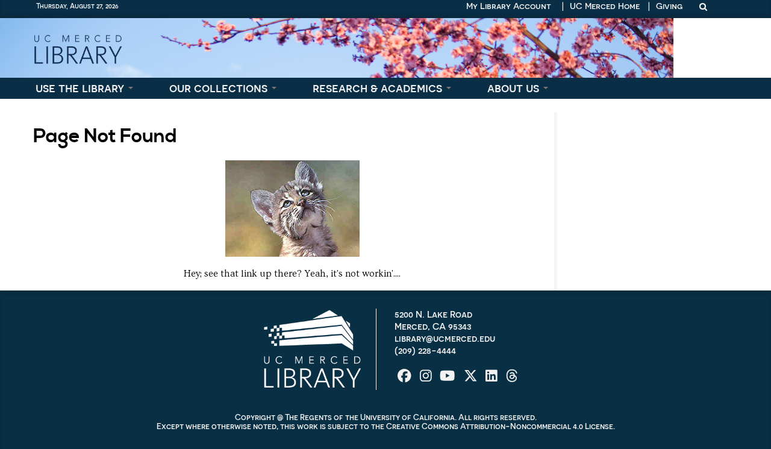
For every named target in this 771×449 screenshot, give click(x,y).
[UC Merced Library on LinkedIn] (492, 380)
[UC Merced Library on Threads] (512, 380)
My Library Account (508, 6)
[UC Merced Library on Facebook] (406, 380)
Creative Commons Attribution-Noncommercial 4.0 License (499, 426)
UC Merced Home (605, 6)
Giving (669, 6)
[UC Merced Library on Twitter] (472, 380)
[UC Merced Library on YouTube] (448, 380)
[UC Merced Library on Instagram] (427, 380)
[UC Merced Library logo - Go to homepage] (77, 48)
